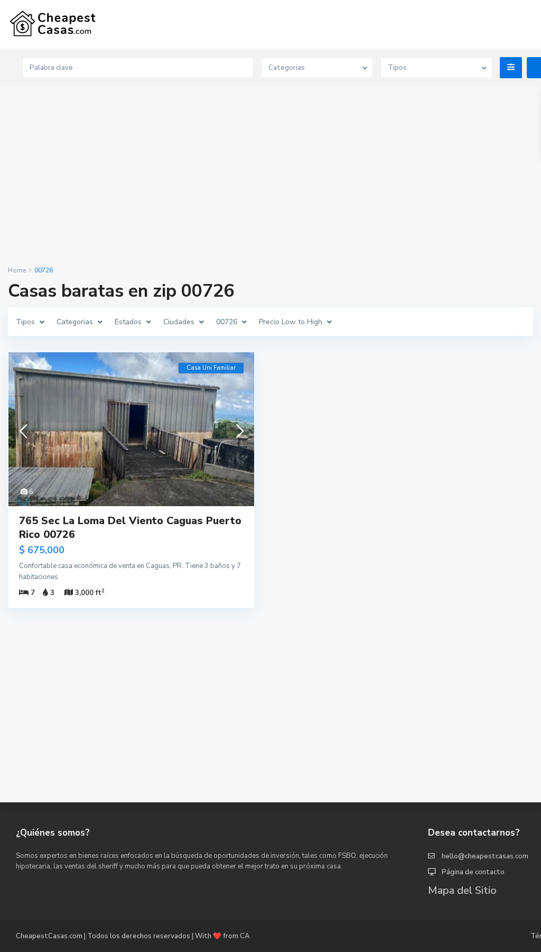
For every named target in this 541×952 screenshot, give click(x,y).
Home (17, 270)
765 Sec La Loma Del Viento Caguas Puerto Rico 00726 (130, 528)
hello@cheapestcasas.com (485, 856)
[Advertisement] (270, 177)
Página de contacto (473, 872)
